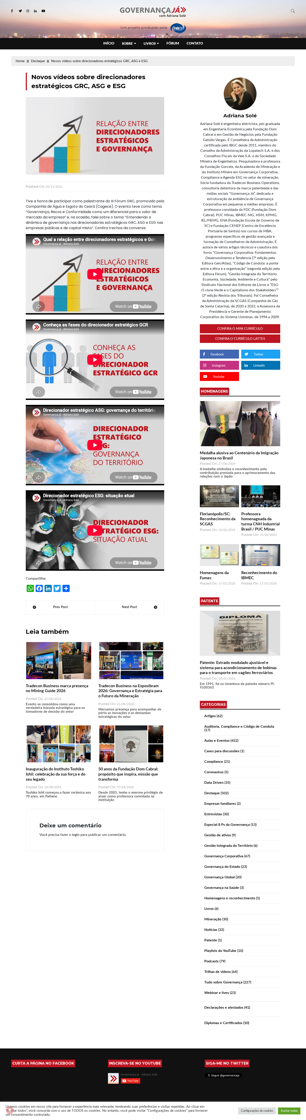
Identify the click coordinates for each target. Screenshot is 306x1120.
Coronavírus (214, 772)
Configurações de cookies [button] (257, 1110)
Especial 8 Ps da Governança (227, 824)
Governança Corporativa (223, 856)
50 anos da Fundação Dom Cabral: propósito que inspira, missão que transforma (128, 774)
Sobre (127, 43)
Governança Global (219, 877)
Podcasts (211, 961)
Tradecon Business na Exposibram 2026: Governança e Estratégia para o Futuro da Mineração (130, 691)
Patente (210, 940)
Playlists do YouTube (220, 951)
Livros (150, 43)
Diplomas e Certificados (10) (226, 1023)
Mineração (212, 919)
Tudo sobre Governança (223, 982)
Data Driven (214, 782)
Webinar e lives (216, 993)
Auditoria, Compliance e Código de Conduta (239, 726)
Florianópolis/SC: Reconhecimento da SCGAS (217, 519)
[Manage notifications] (9, 1110)
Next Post (129, 607)
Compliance (213, 761)
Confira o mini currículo (240, 328)
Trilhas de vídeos (217, 972)
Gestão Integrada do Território (228, 845)
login (76, 835)
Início (108, 43)
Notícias (210, 930)
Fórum (172, 43)
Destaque (212, 793)
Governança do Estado (222, 867)
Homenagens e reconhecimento (229, 898)
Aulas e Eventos (217, 740)
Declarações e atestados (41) (227, 1007)
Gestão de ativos (217, 835)
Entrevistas (213, 814)
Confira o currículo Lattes (240, 338)
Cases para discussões (221, 751)
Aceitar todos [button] (289, 1110)
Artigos (210, 716)
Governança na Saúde (221, 888)
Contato (195, 43)
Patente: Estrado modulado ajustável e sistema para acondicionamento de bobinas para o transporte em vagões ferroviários (238, 668)
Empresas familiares (220, 803)
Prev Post (60, 607)
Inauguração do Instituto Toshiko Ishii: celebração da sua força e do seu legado (55, 774)
